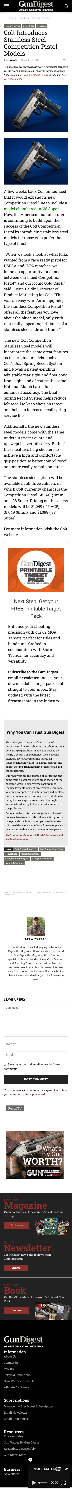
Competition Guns (30, 853)
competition (11, 853)
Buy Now (17, 1310)
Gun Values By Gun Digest (21, 1442)
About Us (10, 1356)
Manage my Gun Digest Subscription (28, 1406)
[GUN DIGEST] (36, 6)
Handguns (41, 25)
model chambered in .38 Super (31, 208)
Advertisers (12, 1474)
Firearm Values (14, 1436)
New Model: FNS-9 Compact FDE (52, 892)
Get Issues (17, 1225)
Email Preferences (16, 1419)
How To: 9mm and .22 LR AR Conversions (17, 893)
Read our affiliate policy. (35, 75)
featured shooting (14, 863)
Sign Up (16, 1267)
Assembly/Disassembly (20, 1449)
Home (10, 17)
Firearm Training (40, 17)
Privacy (9, 1369)
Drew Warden (11, 60)
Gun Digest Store (15, 1455)
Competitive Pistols (42, 858)
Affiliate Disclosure (17, 1387)
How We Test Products (19, 1381)
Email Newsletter (15, 1413)
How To (22, 17)
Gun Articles (28, 25)
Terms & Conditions (17, 1375)
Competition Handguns (17, 858)
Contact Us (11, 1363)
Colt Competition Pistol (51, 849)
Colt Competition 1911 (25, 849)
